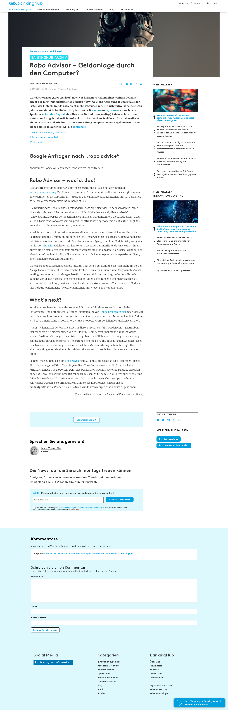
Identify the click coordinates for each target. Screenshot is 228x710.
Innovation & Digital (20, 9)
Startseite (34, 51)
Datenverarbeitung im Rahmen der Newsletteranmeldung (81, 507)
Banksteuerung (106, 669)
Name (35, 606)
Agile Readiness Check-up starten (174, 270)
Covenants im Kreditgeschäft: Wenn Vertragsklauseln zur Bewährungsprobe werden (176, 174)
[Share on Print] (140, 84)
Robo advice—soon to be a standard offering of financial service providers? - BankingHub (88, 553)
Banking (70, 9)
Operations (104, 673)
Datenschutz (157, 677)
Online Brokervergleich (113, 311)
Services (125, 9)
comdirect (79, 126)
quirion (112, 110)
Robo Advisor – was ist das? (44, 137)
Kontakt (154, 669)
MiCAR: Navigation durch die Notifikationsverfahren (171, 252)
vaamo (96, 110)
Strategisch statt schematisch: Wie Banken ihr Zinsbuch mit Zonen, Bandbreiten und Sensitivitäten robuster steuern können (177, 131)
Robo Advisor (72, 360)
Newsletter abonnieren (119, 499)
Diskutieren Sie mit (86, 420)
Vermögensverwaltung (43, 192)
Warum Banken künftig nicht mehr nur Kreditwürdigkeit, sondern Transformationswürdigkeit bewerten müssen (176, 147)
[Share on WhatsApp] (136, 84)
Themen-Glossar (93, 9)
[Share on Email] (127, 84)
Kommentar (37, 576)
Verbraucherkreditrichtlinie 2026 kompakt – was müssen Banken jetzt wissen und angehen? (175, 118)
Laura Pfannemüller (45, 83)
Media (101, 689)
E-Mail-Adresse (39, 617)
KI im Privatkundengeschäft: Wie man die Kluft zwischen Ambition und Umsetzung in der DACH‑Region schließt (177, 229)
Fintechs (48, 245)
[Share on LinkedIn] (122, 84)
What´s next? (36, 142)
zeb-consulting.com (161, 693)
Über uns (155, 661)
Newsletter (156, 665)
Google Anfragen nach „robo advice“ (48, 132)
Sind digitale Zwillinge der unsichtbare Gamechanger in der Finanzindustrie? (176, 262)
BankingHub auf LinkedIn (54, 662)
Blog (111, 9)
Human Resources (108, 677)
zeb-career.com (159, 689)
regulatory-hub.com (161, 685)
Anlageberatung (170, 439)
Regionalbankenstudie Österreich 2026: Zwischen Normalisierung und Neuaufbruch (177, 161)
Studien (102, 693)
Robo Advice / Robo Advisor (175, 445)
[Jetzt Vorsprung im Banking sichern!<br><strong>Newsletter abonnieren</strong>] (179, 703)
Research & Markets (48, 9)
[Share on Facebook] (131, 84)
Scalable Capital (54, 114)
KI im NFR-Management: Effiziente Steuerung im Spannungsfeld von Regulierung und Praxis (174, 240)
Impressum (156, 673)
